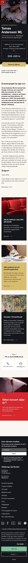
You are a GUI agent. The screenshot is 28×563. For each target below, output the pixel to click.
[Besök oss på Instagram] (2, 523)
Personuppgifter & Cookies (9, 510)
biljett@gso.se (21, 366)
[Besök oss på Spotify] (25, 523)
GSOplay (4, 495)
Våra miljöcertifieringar (7, 516)
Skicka (14, 453)
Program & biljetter (6, 486)
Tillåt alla (14, 549)
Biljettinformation (6, 492)
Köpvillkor (4, 507)
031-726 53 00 (8, 366)
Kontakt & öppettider (7, 483)
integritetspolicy (7, 461)
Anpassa (13, 554)
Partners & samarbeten (7, 498)
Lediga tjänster (5, 513)
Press (3, 501)
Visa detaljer (20, 544)
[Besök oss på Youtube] (13, 523)
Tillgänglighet (5, 504)
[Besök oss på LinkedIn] (19, 523)
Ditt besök (4, 489)
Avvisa (14, 559)
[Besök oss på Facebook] (7, 523)
